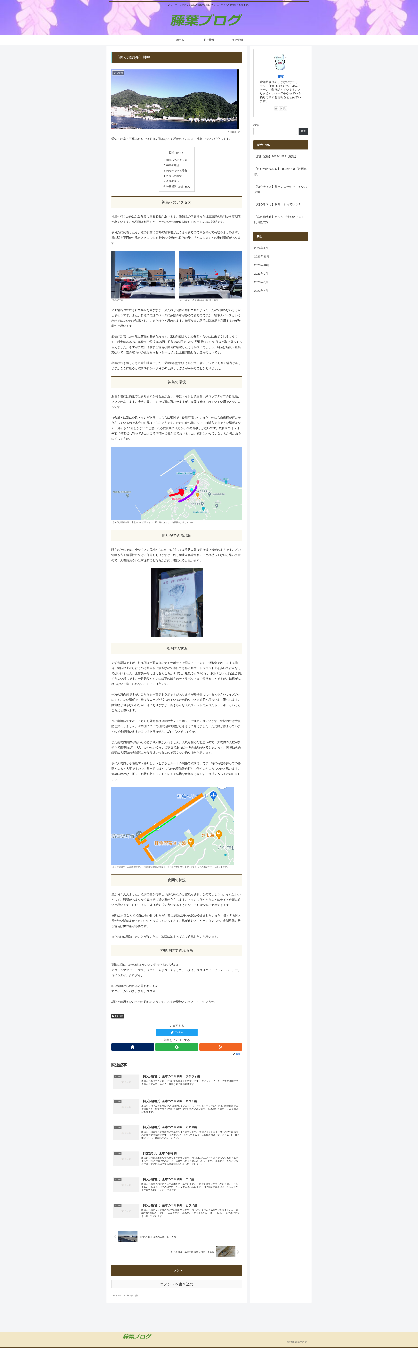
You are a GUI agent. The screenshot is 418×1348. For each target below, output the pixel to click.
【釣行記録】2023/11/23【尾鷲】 (276, 156)
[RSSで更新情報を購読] (220, 1047)
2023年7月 (261, 290)
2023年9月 (261, 273)
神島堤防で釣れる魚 (178, 186)
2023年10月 (262, 265)
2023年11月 (261, 256)
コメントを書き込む (176, 1284)
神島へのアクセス (176, 159)
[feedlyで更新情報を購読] (176, 1047)
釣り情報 (119, 1016)
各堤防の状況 (174, 175)
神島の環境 (172, 165)
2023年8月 (261, 282)
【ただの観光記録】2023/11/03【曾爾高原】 (280, 171)
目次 (172, 152)
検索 (256, 125)
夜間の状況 (172, 181)
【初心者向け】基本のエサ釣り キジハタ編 (280, 189)
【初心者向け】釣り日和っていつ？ (277, 204)
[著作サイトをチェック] (132, 1047)
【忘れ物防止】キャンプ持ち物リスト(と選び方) (279, 219)
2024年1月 (261, 248)
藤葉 (281, 76)
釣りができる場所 (176, 170)
